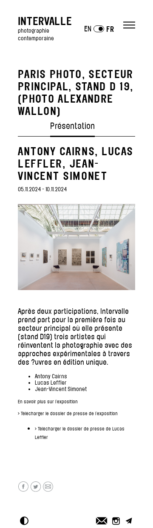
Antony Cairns (51, 376)
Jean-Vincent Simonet (61, 389)
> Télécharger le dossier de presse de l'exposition (68, 413)
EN (87, 29)
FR (110, 29)
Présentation (72, 126)
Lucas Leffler (51, 383)
